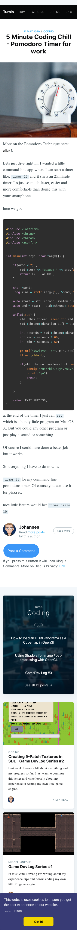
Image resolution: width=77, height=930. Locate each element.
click (7, 150)
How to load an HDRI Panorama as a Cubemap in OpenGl (38, 640)
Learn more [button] (13, 910)
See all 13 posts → (38, 685)
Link (62, 566)
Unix (68, 12)
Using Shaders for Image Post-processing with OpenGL (38, 657)
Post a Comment (21, 551)
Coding (55, 12)
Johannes (29, 527)
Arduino (38, 12)
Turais (8, 12)
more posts (36, 532)
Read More (63, 530)
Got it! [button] (38, 921)
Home (23, 12)
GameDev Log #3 (38, 673)
